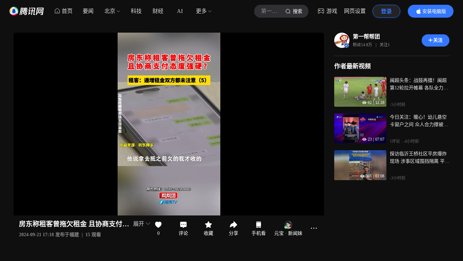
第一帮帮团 (366, 36)
